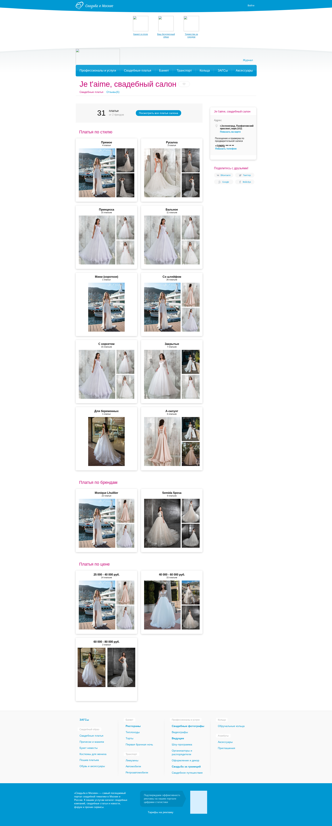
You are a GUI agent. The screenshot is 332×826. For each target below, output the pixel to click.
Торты (129, 738)
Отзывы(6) (113, 91)
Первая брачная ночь (139, 744)
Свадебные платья (91, 735)
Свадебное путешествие (187, 772)
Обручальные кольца (231, 726)
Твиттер (247, 175)
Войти (251, 5)
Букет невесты (89, 747)
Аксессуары (225, 741)
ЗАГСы (84, 719)
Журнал (248, 60)
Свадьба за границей (186, 766)
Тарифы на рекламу (160, 812)
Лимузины (132, 760)
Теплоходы (133, 732)
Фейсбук (247, 182)
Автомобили (133, 766)
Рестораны (133, 726)
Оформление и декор (185, 760)
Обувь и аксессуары (92, 766)
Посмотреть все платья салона (158, 113)
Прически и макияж (92, 741)
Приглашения (226, 748)
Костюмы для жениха (93, 754)
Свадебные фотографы (188, 726)
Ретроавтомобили (137, 772)
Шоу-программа (182, 744)
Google (225, 182)
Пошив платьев (89, 760)
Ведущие (178, 738)
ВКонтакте (226, 175)
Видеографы (180, 732)
